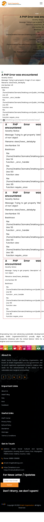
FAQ (3, 398)
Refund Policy (6, 425)
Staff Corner (6, 418)
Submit (9, 485)
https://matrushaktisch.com (14, 470)
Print (3, 402)
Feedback (5, 405)
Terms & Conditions (9, 436)
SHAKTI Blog (6, 395)
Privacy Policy (6, 422)
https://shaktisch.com (12, 467)
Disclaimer (5, 429)
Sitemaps (5, 432)
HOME (37, 14)
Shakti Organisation (27, 505)
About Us (5, 391)
